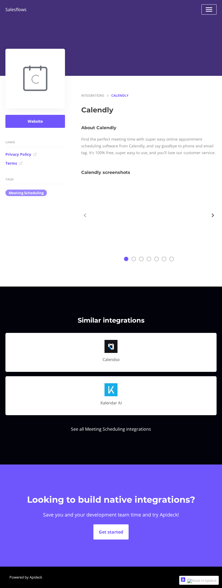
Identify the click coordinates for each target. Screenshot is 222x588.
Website (35, 121)
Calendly (119, 95)
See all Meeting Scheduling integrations (111, 429)
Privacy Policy (18, 154)
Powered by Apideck (25, 577)
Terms (11, 163)
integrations (92, 95)
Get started (111, 532)
